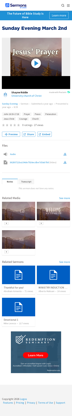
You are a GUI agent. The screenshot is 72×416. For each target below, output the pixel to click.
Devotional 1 (11, 319)
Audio (13, 154)
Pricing (20, 402)
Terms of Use (45, 402)
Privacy (31, 402)
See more (64, 198)
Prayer (27, 114)
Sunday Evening (10, 103)
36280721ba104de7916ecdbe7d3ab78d (33, 162)
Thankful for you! (13, 287)
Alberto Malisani (46, 291)
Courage (23, 118)
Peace (37, 114)
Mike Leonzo (10, 323)
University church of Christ (26, 95)
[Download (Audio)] (65, 154)
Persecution (50, 114)
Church (35, 118)
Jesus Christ (9, 118)
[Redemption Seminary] (36, 352)
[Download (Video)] (65, 162)
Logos (23, 399)
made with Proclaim (57, 92)
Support (60, 402)
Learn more (59, 15)
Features (8, 402)
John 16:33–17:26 (11, 114)
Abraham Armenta (13, 291)
